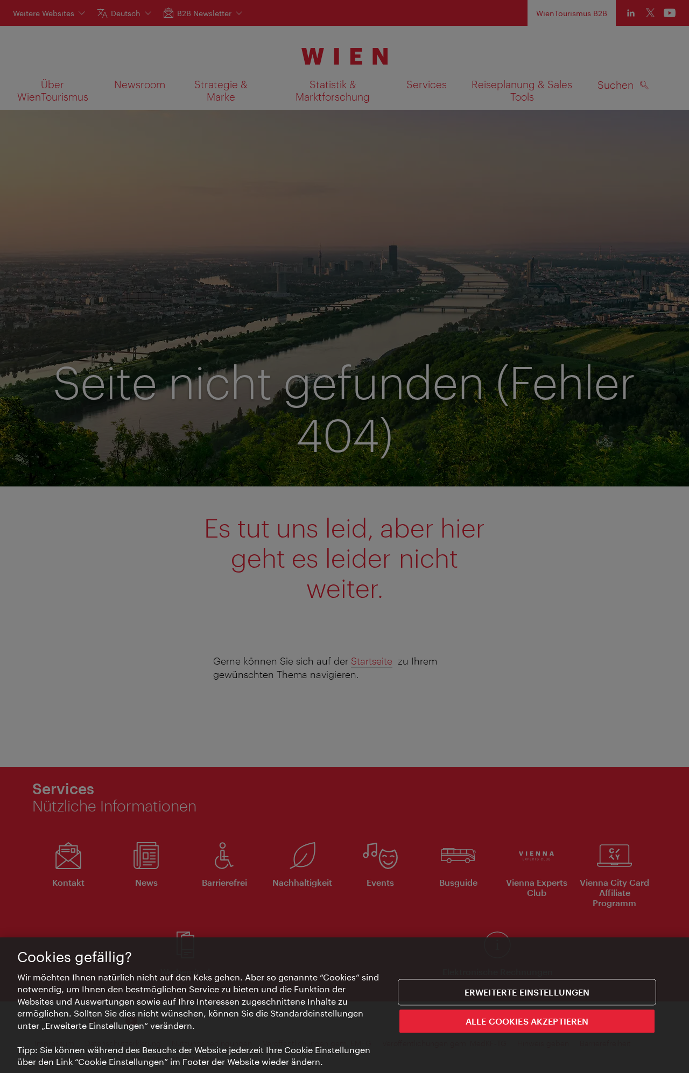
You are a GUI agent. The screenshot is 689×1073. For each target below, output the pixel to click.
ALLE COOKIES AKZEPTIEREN (527, 1020)
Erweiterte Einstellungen (527, 992)
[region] (344, 1005)
